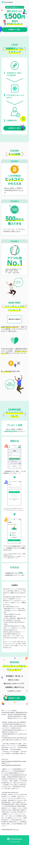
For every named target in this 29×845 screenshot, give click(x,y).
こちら (17, 829)
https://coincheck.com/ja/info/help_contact (14, 761)
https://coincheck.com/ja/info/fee (11, 765)
